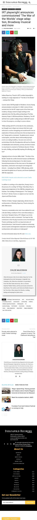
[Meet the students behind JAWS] (6, 399)
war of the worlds (7, 310)
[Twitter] (8, 32)
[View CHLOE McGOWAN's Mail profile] (18, 265)
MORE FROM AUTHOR (21, 385)
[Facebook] (3, 32)
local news (21, 306)
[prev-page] (3, 415)
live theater (14, 306)
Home (3, 6)
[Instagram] (16, 376)
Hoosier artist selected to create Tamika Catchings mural (9, 333)
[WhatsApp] (16, 32)
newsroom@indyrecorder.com (18, 438)
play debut (19, 308)
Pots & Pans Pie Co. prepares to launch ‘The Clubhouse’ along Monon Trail (28, 334)
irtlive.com (28, 234)
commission (16, 301)
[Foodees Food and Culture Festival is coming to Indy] (6, 408)
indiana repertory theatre (9, 303)
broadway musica (7, 301)
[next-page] (6, 415)
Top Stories (18, 9)
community (24, 301)
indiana (31, 301)
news (4, 308)
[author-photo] (18, 357)
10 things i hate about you (13, 299)
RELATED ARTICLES (7, 385)
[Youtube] (14, 444)
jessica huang (6, 306)
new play (28, 306)
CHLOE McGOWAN (8, 28)
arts (23, 299)
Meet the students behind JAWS (22, 397)
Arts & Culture (16, 6)
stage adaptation (28, 308)
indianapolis (20, 303)
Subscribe (30, 502)
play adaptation (11, 308)
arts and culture (30, 299)
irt (25, 303)
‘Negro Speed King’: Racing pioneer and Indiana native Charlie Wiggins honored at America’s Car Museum (23, 391)
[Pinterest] (12, 32)
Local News (8, 6)
